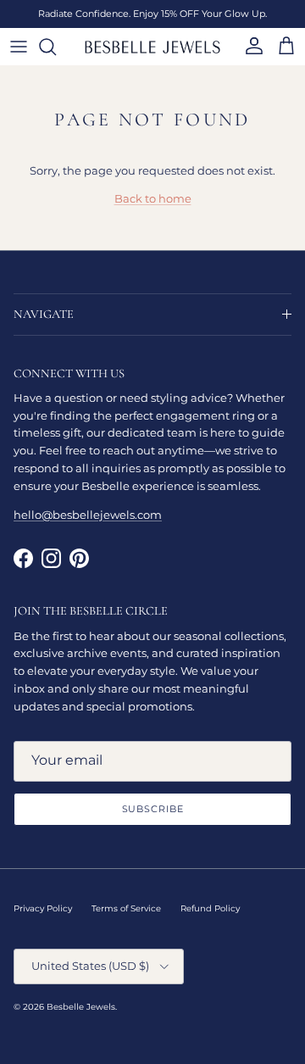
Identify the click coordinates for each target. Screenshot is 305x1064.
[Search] (56, 46)
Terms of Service (126, 908)
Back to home (152, 198)
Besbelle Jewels (81, 1006)
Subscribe (153, 809)
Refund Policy (210, 908)
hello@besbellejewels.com (88, 514)
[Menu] (18, 46)
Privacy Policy (43, 908)
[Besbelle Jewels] (152, 46)
